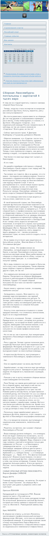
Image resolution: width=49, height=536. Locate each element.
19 (14, 59)
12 (14, 57)
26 (14, 61)
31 (6, 63)
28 (23, 61)
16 (31, 57)
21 (23, 59)
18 (10, 59)
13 (18, 57)
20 (18, 59)
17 (6, 59)
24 (6, 61)
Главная (7, 24)
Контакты (8, 44)
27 (18, 61)
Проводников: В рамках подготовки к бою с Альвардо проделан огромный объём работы (22, 75)
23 (31, 59)
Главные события (11, 36)
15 (27, 57)
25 (10, 61)
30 (31, 61)
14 (23, 57)
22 (27, 59)
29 (27, 61)
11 (10, 57)
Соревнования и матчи (13, 28)
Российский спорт (11, 32)
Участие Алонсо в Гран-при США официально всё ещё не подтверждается (23, 82)
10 (6, 57)
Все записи (9, 40)
